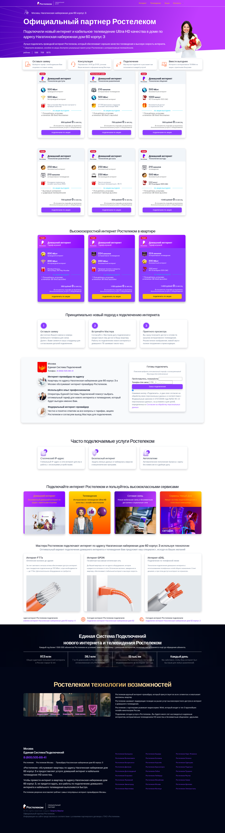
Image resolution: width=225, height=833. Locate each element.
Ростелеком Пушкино (184, 771)
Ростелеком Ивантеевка (124, 789)
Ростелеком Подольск (184, 767)
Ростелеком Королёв (153, 762)
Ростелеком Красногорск (155, 767)
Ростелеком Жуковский (124, 780)
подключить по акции (61, 296)
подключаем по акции (61, 132)
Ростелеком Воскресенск (124, 762)
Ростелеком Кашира (153, 754)
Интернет (142, 3)
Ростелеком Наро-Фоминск (186, 754)
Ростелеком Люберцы (154, 776)
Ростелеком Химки (183, 780)
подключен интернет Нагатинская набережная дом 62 (106, 621)
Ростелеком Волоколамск (125, 758)
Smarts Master (57, 811)
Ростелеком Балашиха (124, 754)
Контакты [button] (177, 3)
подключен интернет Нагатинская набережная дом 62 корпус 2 (168, 621)
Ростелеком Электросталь (186, 789)
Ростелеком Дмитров (123, 767)
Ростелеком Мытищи (154, 789)
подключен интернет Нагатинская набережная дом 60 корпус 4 (43, 621)
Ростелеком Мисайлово (155, 780)
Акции (167, 3)
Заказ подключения (157, 386)
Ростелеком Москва (153, 784)
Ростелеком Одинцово (184, 762)
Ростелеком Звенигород (124, 784)
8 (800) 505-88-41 (65, 371)
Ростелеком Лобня (153, 771)
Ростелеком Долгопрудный (125, 771)
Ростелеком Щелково (184, 784)
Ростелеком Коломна (154, 758)
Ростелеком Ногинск (183, 758)
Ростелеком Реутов (183, 776)
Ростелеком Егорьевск (123, 776)
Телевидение (155, 3)
